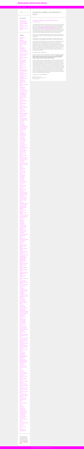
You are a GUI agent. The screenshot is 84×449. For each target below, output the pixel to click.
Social (21, 401)
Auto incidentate (22, 89)
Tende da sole (22, 417)
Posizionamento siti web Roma (48, 447)
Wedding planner (23, 429)
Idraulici (21, 188)
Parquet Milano (22, 298)
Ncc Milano (22, 242)
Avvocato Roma (22, 99)
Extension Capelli (23, 172)
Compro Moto (22, 138)
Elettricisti (21, 166)
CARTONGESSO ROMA (23, 119)
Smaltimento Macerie (23, 394)
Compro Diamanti (23, 135)
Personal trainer (22, 309)
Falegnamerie (22, 178)
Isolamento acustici (23, 226)
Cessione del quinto (23, 127)
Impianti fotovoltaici (23, 204)
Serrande (21, 377)
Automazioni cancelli (23, 92)
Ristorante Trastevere (23, 349)
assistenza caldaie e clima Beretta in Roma (47, 27)
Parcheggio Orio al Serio (24, 294)
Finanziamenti (22, 182)
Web (20, 428)
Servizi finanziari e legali (24, 381)
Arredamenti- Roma (23, 50)
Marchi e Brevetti (23, 235)
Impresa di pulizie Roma (24, 214)
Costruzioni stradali (23, 150)
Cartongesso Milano (23, 118)
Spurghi (21, 405)
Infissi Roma (22, 221)
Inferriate (21, 218)
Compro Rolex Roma (23, 144)
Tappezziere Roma (23, 412)
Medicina (21, 236)
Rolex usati (21, 364)
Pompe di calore (22, 310)
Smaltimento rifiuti (23, 397)
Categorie (23, 7)
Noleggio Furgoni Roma (24, 263)
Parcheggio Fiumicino (23, 289)
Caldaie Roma (22, 109)
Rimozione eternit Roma (24, 337)
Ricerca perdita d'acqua (24, 334)
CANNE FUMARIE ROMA (24, 113)
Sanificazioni (22, 370)
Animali (21, 46)
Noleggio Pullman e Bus (24, 272)
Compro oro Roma (23, 139)
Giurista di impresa (23, 185)
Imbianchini (22, 190)
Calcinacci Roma (22, 105)
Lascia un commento (37, 78)
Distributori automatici (24, 163)
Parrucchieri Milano (23, 301)
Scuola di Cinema (23, 372)
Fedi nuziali (22, 180)
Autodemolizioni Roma (24, 90)
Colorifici (21, 130)
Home (20, 7)
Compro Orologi (22, 140)
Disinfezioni (22, 161)
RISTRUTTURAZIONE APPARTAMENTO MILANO (23, 357)
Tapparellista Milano (23, 410)
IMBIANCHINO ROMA (23, 192)
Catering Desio (22, 123)
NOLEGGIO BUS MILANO (24, 254)
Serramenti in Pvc (23, 430)
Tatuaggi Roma (22, 414)
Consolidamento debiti (24, 147)
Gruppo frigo (22, 186)
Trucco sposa (22, 424)
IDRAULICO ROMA (23, 189)
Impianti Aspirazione (23, 197)
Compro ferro (22, 136)
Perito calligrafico (23, 306)
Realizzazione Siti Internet (35, 447)
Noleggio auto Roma (23, 244)
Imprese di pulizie (23, 217)
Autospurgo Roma (23, 95)
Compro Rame (22, 142)
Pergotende (22, 305)
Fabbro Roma (22, 177)
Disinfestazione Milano (24, 157)
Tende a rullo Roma (23, 416)
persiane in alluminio (23, 307)
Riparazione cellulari (23, 339)
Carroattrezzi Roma (23, 114)
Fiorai (21, 184)
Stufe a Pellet (22, 406)
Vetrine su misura (23, 426)
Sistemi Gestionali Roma (24, 385)
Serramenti (22, 374)
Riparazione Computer (24, 340)
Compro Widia (22, 146)
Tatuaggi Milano (23, 413)
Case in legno (22, 121)
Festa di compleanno (23, 181)
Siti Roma (21, 386)
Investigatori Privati (23, 225)
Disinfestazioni (22, 160)
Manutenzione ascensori (24, 234)
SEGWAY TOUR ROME (23, 373)
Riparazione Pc (22, 344)
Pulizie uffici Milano (23, 327)
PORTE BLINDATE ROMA (24, 311)
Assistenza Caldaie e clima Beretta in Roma (45, 20)
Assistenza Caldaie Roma (37, 76)
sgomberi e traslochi (23, 383)
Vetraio (21, 425)
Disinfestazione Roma (23, 159)
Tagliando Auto (22, 408)
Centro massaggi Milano (24, 126)
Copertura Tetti (22, 148)
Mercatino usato (22, 238)
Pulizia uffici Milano (23, 326)
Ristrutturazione (22, 352)
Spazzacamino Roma (23, 402)
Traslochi (21, 421)
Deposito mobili (22, 151)
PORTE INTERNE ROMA (24, 313)
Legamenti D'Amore (23, 230)
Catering (21, 122)
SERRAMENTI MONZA (23, 376)
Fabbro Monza (22, 176)
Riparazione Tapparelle (24, 345)
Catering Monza (22, 125)
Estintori (21, 169)
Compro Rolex (22, 143)
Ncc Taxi (21, 243)
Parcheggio (22, 288)
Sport (21, 404)
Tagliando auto (22, 409)
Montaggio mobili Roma (24, 239)
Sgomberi (21, 382)
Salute (21, 369)
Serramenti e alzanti (23, 22)
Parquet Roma (22, 299)
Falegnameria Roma (23, 20)
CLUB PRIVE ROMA (23, 129)
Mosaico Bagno (22, 240)
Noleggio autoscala (23, 251)
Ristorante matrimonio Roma (32, 3)
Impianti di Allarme (23, 198)
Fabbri (21, 173)
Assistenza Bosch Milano (24, 53)
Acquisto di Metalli (23, 42)
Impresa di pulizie (23, 206)
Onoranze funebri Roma (24, 284)
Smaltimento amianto (23, 387)
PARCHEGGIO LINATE (23, 291)
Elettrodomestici (22, 168)
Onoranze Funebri (23, 280)
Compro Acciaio (22, 131)
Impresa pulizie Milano (24, 216)
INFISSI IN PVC (22, 220)
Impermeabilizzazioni (23, 193)
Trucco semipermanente (24, 422)
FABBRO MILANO (23, 174)
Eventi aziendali (22, 170)
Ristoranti (21, 350)
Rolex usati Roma (23, 365)
